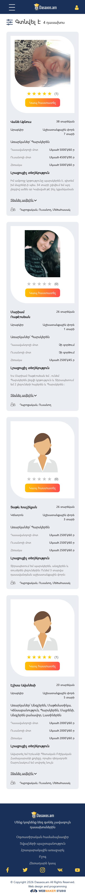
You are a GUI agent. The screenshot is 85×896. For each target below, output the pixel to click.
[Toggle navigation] (12, 7)
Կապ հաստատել (42, 102)
